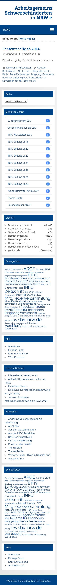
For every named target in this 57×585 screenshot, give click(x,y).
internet (21, 294)
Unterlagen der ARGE (27, 205)
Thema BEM (15, 447)
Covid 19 (22, 281)
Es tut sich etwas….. (18, 386)
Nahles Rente (25, 71)
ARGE (29, 268)
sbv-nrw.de (30, 319)
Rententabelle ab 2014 (21, 48)
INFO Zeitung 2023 (27, 162)
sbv (13, 319)
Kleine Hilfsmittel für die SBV (27, 190)
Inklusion (29, 292)
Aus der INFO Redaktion (21, 433)
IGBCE (20, 288)
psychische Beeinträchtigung (20, 303)
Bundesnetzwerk (16, 278)
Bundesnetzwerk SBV (27, 120)
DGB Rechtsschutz (39, 281)
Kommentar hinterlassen (19, 67)
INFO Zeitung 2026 (27, 184)
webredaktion (29, 54)
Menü (6, 29)
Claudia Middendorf (39, 278)
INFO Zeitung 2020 (27, 148)
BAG (37, 270)
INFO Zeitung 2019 (27, 141)
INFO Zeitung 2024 (27, 169)
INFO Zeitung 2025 (27, 177)
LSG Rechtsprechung (20, 440)
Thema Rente (27, 198)
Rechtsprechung (43, 304)
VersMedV (13, 326)
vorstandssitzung (39, 326)
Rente (5, 74)
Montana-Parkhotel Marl (18, 301)
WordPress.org (16, 357)
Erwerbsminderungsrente (19, 284)
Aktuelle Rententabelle (14, 270)
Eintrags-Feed (15, 350)
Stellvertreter (32, 323)
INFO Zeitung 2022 (27, 155)
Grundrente (11, 287)
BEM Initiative (10, 272)
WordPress (11, 328)
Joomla (31, 295)
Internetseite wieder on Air (22, 375)
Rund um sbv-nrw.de (19, 444)
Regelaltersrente (41, 71)
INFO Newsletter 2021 (27, 134)
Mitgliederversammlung (27, 298)
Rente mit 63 (28, 81)
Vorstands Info (16, 458)
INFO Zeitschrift (19, 289)
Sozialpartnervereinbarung (15, 323)
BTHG (32, 275)
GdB (35, 284)
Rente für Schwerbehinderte (33, 316)
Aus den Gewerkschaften (22, 429)
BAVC (42, 270)
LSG (38, 294)
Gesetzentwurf (44, 284)
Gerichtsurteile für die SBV (27, 127)
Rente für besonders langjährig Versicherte (32, 74)
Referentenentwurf (12, 307)
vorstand (27, 326)
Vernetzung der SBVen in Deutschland (29, 455)
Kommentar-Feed (18, 353)
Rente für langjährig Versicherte (18, 77)
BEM (47, 269)
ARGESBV (13, 426)
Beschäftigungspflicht (24, 272)
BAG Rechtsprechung (20, 437)
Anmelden (14, 346)
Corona (10, 281)
